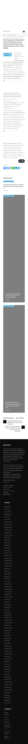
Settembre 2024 (8, 566)
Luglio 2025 (7, 540)
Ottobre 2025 (7, 532)
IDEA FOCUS (7, 722)
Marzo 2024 (7, 581)
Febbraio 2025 (7, 553)
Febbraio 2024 (7, 584)
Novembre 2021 (8, 653)
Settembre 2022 (8, 628)
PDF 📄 (21, 161)
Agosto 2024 (7, 568)
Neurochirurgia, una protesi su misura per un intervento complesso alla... (13, 405)
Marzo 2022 (7, 643)
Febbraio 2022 (7, 646)
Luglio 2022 (7, 633)
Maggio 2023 (7, 607)
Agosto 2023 (7, 599)
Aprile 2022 (7, 640)
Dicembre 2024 (8, 558)
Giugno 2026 (7, 511)
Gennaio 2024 (7, 586)
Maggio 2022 (7, 638)
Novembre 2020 (8, 684)
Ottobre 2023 (7, 594)
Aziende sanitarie (11, 34)
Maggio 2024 (7, 576)
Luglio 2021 (7, 664)
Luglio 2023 (7, 602)
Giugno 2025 (7, 542)
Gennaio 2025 (7, 555)
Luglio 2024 (7, 571)
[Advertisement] (14, 15)
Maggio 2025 (7, 545)
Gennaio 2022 (7, 648)
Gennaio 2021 (7, 679)
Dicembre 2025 (8, 527)
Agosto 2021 (7, 661)
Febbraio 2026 (7, 522)
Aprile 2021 (7, 671)
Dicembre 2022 (8, 620)
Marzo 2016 (7, 702)
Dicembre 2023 (8, 589)
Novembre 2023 (8, 591)
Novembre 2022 (8, 622)
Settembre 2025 (8, 535)
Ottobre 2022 (7, 625)
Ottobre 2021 (7, 656)
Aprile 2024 (7, 578)
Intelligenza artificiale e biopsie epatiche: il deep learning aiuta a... (13, 186)
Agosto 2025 (7, 537)
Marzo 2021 (7, 674)
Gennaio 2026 (7, 524)
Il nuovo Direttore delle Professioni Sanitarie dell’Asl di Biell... (12, 295)
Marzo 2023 (7, 612)
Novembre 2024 (8, 560)
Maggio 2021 (7, 669)
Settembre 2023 (8, 597)
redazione (5, 190)
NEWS (5, 729)
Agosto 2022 (7, 630)
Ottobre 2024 (7, 563)
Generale (6, 719)
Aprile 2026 (7, 516)
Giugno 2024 (7, 573)
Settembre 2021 (8, 659)
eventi (5, 717)
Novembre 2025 (8, 529)
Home (4, 34)
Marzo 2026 (7, 519)
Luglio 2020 (7, 695)
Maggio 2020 (7, 700)
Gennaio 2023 (7, 617)
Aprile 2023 (7, 609)
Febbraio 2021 (7, 677)
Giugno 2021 (7, 666)
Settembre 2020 (8, 690)
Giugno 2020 (7, 697)
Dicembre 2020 (8, 682)
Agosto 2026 (7, 506)
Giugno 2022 (7, 635)
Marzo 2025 (7, 550)
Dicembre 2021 (8, 651)
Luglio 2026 (7, 509)
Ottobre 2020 (7, 687)
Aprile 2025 (7, 547)
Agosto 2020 (7, 692)
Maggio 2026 (7, 514)
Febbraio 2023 (7, 615)
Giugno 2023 (7, 604)
